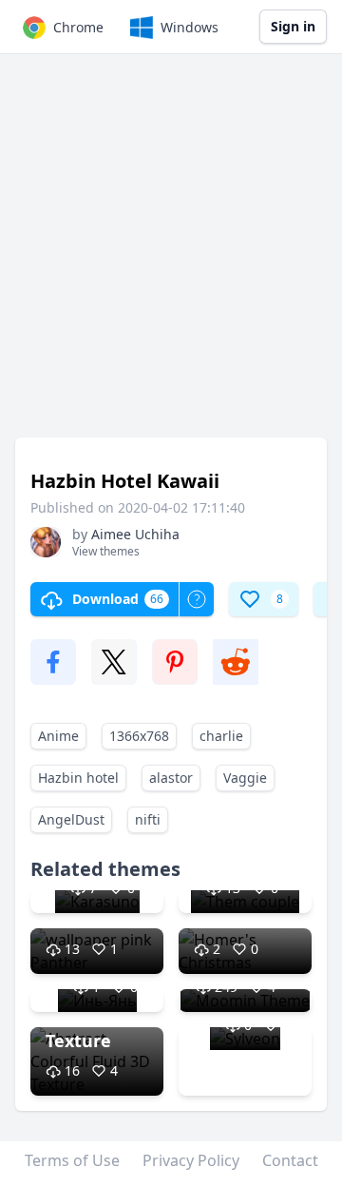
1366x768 (139, 736)
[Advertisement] (171, 255)
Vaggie (245, 778)
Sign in (293, 26)
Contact (290, 1160)
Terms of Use (72, 1160)
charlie (221, 736)
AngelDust (71, 819)
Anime (58, 736)
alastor (171, 778)
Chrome (78, 27)
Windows (189, 27)
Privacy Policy (190, 1160)
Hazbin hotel (78, 778)
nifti (148, 819)
